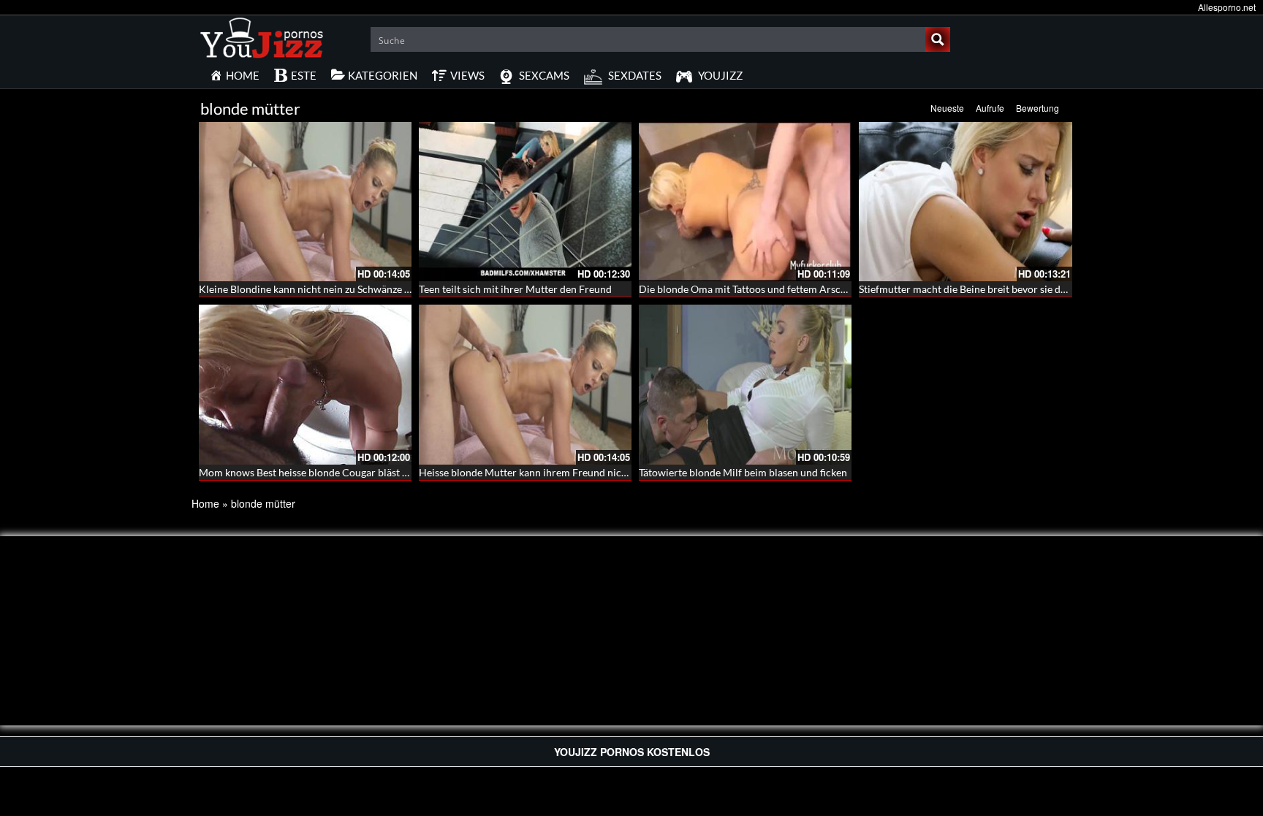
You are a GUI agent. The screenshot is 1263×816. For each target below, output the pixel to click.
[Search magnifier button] (937, 39)
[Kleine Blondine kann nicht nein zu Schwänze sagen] (305, 201)
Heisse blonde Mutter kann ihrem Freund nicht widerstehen (554, 472)
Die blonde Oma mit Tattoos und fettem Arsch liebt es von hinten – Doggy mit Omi (824, 289)
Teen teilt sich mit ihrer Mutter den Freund (515, 289)
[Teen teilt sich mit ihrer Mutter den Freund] (525, 201)
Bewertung (1037, 108)
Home (205, 503)
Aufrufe (990, 108)
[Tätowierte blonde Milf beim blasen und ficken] (745, 384)
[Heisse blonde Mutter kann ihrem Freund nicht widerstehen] (525, 384)
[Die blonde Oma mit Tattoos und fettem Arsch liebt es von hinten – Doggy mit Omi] (745, 201)
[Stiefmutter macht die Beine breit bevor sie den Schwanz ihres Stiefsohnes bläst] (965, 201)
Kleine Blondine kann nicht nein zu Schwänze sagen (314, 289)
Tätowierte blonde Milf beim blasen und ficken (743, 472)
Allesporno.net (1227, 7)
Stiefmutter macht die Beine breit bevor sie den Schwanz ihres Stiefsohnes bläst (1037, 289)
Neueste (947, 108)
